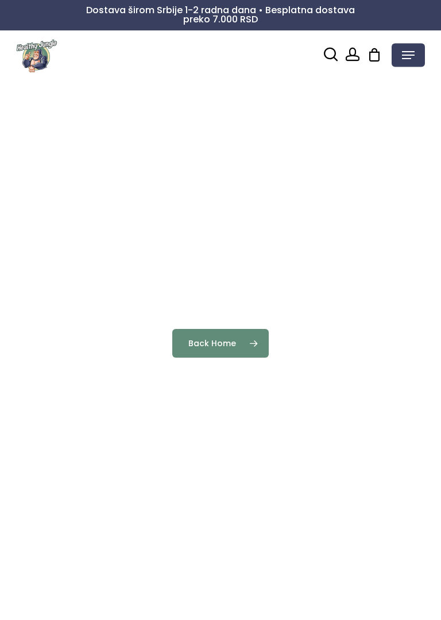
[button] (408, 55)
